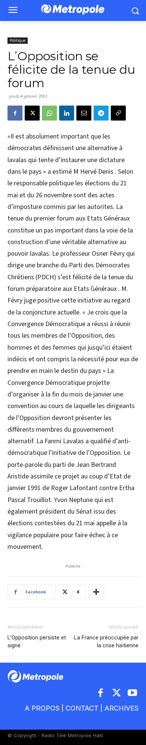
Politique (17, 40)
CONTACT (82, 708)
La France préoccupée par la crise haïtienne (106, 641)
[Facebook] (14, 113)
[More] (96, 591)
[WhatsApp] (49, 113)
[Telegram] (101, 113)
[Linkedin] (66, 113)
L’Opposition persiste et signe (36, 641)
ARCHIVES (121, 708)
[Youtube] (133, 693)
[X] (32, 113)
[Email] (83, 113)
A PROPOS (42, 708)
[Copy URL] (118, 113)
